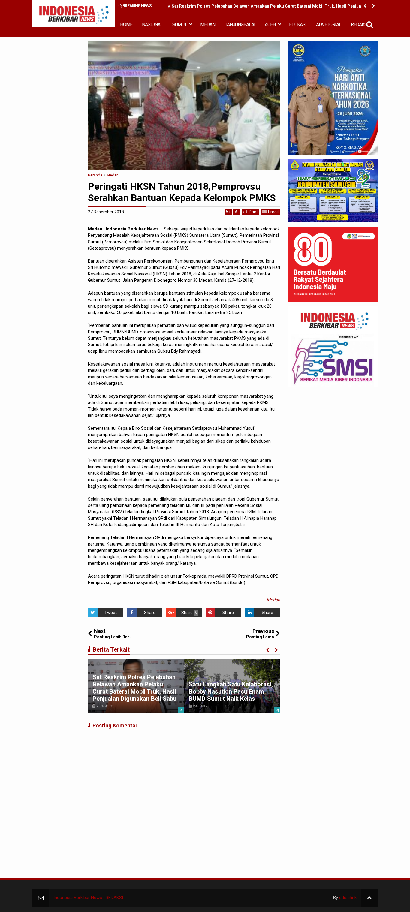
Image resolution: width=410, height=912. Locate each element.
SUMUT (179, 24)
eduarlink (348, 897)
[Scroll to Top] (369, 898)
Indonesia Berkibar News (77, 897)
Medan (273, 600)
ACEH (270, 24)
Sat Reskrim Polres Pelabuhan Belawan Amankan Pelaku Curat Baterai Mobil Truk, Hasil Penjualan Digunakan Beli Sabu (269, 7)
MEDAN (207, 24)
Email (273, 211)
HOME (126, 24)
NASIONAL (152, 24)
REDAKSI (359, 24)
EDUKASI (297, 24)
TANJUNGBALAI (240, 24)
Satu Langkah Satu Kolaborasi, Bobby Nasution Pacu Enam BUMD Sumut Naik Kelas (231, 691)
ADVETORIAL (328, 24)
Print (253, 211)
